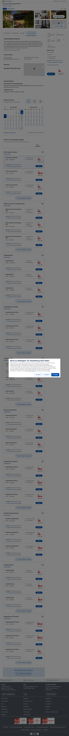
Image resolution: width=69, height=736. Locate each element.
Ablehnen (38, 374)
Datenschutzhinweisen (30, 370)
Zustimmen (55, 374)
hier (49, 370)
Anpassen (46, 374)
